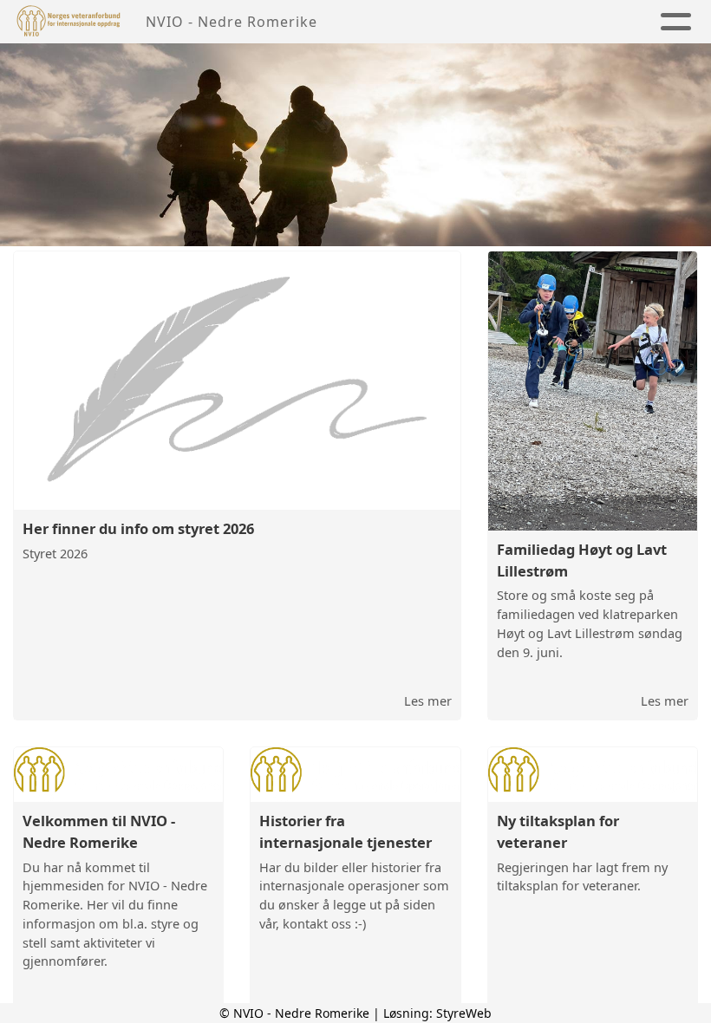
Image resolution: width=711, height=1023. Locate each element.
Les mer (428, 700)
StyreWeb (464, 1013)
